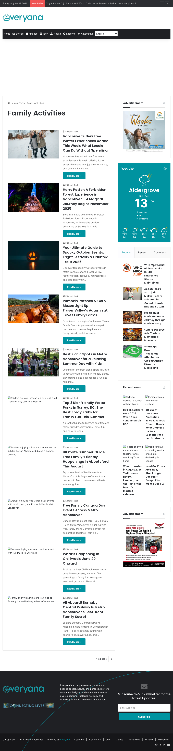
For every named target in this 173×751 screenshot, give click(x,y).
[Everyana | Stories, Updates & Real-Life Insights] (23, 18)
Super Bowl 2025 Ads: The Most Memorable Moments (154, 335)
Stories (19, 33)
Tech (45, 33)
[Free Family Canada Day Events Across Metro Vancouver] (33, 513)
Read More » (74, 175)
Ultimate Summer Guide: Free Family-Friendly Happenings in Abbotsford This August (86, 459)
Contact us (95, 739)
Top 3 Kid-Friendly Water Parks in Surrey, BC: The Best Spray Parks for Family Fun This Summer (84, 409)
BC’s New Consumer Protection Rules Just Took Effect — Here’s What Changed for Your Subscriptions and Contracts (155, 424)
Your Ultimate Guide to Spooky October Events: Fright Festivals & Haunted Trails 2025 (85, 254)
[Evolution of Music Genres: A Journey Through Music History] (132, 317)
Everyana (65, 739)
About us (79, 739)
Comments (160, 252)
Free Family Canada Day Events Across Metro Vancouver (84, 510)
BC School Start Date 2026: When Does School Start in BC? (133, 417)
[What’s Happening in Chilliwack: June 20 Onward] (33, 562)
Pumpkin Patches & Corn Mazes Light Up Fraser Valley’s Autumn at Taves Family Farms (85, 308)
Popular (126, 252)
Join (108, 739)
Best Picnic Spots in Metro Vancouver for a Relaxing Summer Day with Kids (85, 359)
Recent (142, 252)
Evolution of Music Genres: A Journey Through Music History (154, 318)
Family (22, 103)
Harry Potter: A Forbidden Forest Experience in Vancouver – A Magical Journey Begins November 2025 (86, 199)
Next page (101, 658)
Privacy (149, 739)
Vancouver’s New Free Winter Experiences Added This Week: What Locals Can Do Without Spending (85, 143)
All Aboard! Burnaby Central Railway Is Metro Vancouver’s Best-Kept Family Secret (84, 609)
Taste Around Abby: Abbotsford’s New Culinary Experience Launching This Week (89, 3)
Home (7, 33)
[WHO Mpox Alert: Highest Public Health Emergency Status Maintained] (132, 269)
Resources (134, 739)
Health (57, 33)
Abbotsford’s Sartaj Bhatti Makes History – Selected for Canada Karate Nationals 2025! (154, 297)
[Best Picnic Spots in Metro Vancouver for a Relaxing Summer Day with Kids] (33, 362)
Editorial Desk (71, 131)
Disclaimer (163, 739)
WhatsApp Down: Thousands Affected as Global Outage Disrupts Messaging (153, 357)
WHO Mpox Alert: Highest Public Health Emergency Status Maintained (154, 273)
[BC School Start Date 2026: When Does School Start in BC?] (133, 400)
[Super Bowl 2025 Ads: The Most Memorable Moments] (132, 334)
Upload (120, 739)
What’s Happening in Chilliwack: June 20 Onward (81, 559)
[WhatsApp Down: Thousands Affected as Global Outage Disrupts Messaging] (132, 351)
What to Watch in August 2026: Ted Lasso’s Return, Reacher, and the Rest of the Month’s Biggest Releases (132, 480)
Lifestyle (71, 33)
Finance (33, 33)
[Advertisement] (86, 67)
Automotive (86, 33)
